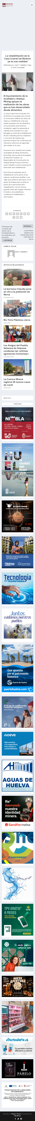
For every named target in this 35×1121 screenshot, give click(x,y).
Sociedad (20, 67)
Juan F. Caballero (20, 65)
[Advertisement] (17, 28)
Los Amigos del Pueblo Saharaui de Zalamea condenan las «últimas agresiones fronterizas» (16, 349)
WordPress (17, 1116)
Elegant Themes (16, 1114)
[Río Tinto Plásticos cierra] (18, 308)
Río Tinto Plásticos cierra (17, 320)
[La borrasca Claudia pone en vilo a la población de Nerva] (18, 277)
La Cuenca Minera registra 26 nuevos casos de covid (17, 382)
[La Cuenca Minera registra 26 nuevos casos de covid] (18, 367)
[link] (16, 162)
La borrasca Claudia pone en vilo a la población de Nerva (18, 292)
